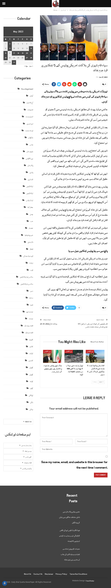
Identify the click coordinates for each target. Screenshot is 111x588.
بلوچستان (30, 151)
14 (31, 48)
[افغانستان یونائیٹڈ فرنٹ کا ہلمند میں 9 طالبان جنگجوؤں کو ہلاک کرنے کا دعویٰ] (95, 356)
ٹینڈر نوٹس (29, 200)
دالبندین (30, 242)
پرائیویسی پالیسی (27, 468)
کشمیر (31, 360)
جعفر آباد (30, 207)
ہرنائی (31, 409)
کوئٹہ (31, 381)
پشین (31, 172)
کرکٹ (31, 353)
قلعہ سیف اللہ (28, 326)
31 (14, 62)
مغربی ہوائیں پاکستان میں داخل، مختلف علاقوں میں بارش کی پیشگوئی (69, 517)
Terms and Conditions (78, 574)
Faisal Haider (90, 581)
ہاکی (31, 402)
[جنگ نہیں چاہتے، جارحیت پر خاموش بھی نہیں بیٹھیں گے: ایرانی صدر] (52, 356)
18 (18, 53)
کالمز (31, 346)
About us (27, 574)
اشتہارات (30, 110)
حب (31, 221)
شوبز (31, 305)
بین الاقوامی (47, 351)
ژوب (31, 270)
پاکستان (30, 165)
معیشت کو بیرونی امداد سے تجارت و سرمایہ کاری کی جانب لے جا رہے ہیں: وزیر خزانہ (70, 554)
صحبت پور (29, 312)
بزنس (31, 144)
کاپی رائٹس (28, 457)
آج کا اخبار (30, 103)
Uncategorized (27, 89)
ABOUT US (28, 422)
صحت (31, 318)
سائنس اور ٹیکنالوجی (26, 277)
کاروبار (31, 339)
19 (22, 53)
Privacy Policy (61, 574)
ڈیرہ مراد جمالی (28, 256)
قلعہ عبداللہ (29, 332)
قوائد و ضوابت (28, 463)
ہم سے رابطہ (28, 451)
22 (6, 58)
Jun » (31, 66)
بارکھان (30, 137)
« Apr (26, 66)
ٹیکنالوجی (29, 186)
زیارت (31, 263)
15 (5, 53)
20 (27, 53)
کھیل (31, 367)
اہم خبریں (30, 124)
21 (31, 53)
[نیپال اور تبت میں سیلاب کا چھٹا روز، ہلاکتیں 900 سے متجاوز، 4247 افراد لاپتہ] (73, 356)
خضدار (31, 228)
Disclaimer (49, 574)
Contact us (38, 574)
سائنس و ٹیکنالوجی (27, 284)
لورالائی (31, 395)
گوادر (31, 388)
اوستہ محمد (29, 130)
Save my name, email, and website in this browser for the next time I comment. (74, 465)
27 (27, 58)
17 (14, 53)
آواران (31, 96)
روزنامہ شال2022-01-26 (48, 324)
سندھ (31, 298)
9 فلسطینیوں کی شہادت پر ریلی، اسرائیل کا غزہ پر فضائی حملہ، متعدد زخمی (93, 325)
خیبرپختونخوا (29, 235)
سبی (31, 291)
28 (31, 58)
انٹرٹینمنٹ (29, 116)
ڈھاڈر (31, 249)
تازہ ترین (30, 179)
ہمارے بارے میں (26, 445)
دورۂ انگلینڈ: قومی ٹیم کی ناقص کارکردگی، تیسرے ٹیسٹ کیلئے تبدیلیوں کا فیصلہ (69, 536)
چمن (31, 214)
